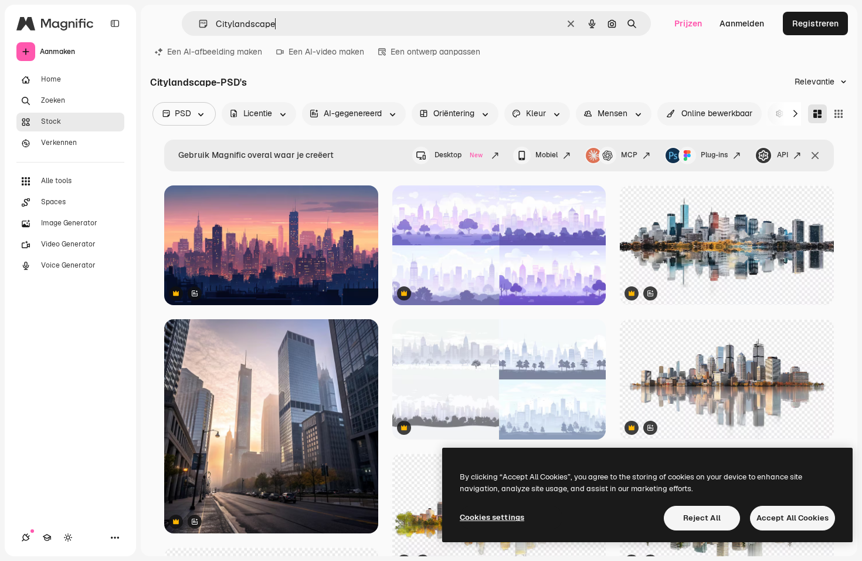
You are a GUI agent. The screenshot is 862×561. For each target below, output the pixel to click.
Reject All (702, 518)
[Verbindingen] (25, 537)
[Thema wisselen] (68, 537)
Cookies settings (492, 517)
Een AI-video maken (326, 51)
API (782, 155)
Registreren (815, 23)
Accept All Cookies (792, 518)
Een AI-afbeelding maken (214, 51)
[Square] (838, 113)
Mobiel (546, 155)
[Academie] (47, 537)
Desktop (459, 155)
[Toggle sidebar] (115, 23)
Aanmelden (742, 23)
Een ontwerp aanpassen (435, 51)
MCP (629, 155)
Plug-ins (714, 155)
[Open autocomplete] (198, 23)
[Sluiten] (815, 155)
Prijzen (688, 23)
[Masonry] (817, 113)
